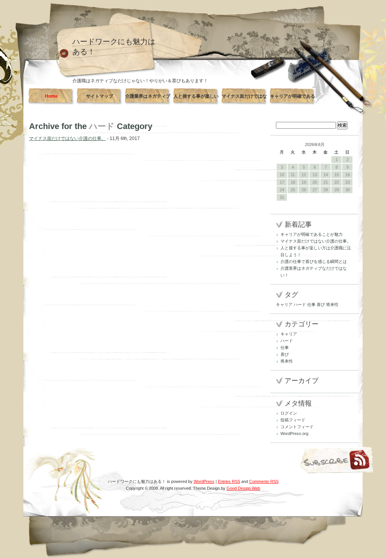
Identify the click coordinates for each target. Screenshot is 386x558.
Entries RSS (229, 481)
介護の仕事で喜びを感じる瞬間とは (313, 261)
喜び (321, 304)
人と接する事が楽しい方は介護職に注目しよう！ (196, 99)
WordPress (204, 481)
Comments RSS (264, 481)
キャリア (284, 304)
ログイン (288, 413)
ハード (300, 304)
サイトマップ (99, 96)
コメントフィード (297, 426)
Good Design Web (243, 488)
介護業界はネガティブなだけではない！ (147, 99)
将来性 (332, 304)
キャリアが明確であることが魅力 (292, 99)
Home (51, 96)
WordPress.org (294, 433)
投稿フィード (292, 420)
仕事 (311, 304)
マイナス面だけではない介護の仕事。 (244, 99)
